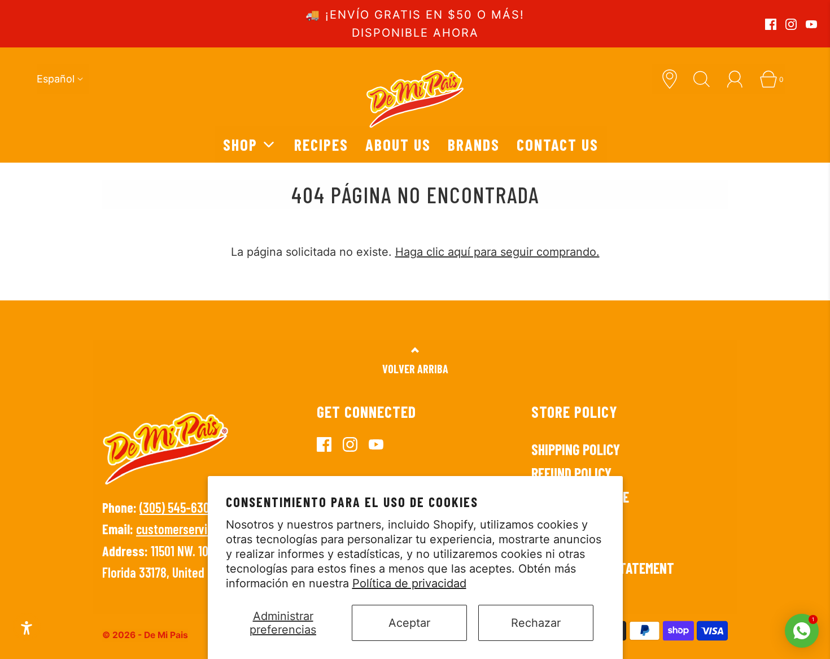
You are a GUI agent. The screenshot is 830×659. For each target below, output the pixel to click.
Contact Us (558, 144)
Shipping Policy (575, 449)
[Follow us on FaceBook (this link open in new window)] (770, 24)
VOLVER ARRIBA (415, 369)
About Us (398, 144)
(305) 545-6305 (177, 507)
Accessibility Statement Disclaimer (602, 576)
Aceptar (409, 623)
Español (56, 79)
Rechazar (536, 623)
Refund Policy (571, 473)
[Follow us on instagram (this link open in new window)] (791, 24)
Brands (474, 144)
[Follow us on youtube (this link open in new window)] (811, 24)
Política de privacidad (409, 583)
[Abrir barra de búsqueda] (705, 79)
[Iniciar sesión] (739, 79)
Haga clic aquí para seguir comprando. (497, 252)
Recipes (321, 144)
